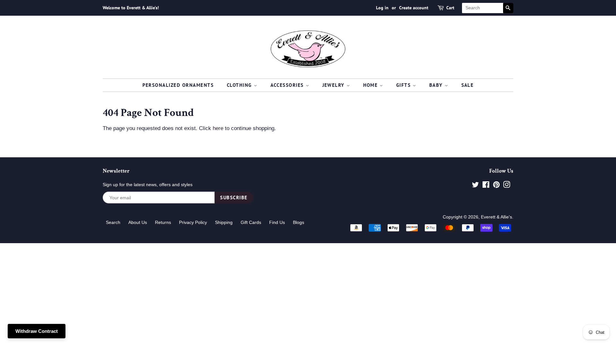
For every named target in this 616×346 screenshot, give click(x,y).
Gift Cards (251, 222)
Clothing (240, 85)
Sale (467, 85)
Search (113, 222)
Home (371, 85)
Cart (450, 8)
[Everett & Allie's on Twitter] (475, 185)
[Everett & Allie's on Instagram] (506, 185)
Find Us (277, 222)
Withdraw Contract (36, 331)
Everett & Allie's (496, 216)
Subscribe (234, 197)
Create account (413, 8)
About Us (137, 222)
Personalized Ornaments (178, 85)
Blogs (298, 222)
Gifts (404, 85)
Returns (163, 222)
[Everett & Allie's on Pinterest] (496, 185)
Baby (437, 85)
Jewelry (334, 85)
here (218, 128)
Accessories (288, 85)
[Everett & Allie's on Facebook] (486, 185)
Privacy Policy (193, 222)
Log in (382, 8)
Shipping (224, 222)
